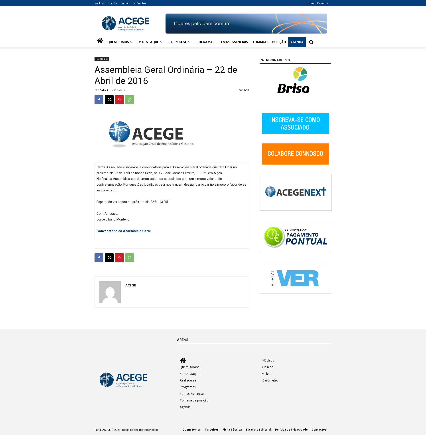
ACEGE (104, 89)
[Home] (100, 42)
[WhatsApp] (129, 99)
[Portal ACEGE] (130, 23)
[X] (109, 99)
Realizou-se (102, 58)
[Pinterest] (119, 99)
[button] (311, 42)
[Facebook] (99, 99)
